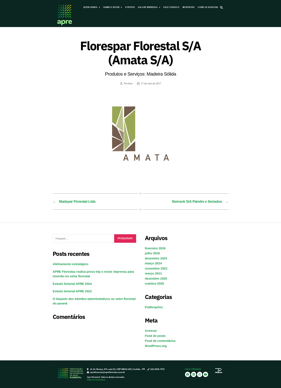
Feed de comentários (160, 340)
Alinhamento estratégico (70, 264)
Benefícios (189, 7)
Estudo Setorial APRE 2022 (72, 291)
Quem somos (90, 7)
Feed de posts (155, 335)
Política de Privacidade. (96, 380)
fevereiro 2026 (155, 248)
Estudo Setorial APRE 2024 (72, 283)
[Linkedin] (193, 374)
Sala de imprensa (147, 7)
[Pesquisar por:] (82, 239)
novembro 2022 (156, 268)
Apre (130, 83)
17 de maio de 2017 (151, 83)
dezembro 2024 (156, 258)
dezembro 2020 (156, 278)
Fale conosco (171, 7)
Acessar (151, 330)
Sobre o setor (111, 7)
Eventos (130, 7)
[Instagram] (199, 374)
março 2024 (153, 263)
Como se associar (208, 7)
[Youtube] (205, 374)
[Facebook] (187, 374)
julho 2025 (152, 253)
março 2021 (153, 273)
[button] (221, 7)
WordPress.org (156, 346)
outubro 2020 (154, 283)
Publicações (154, 307)
